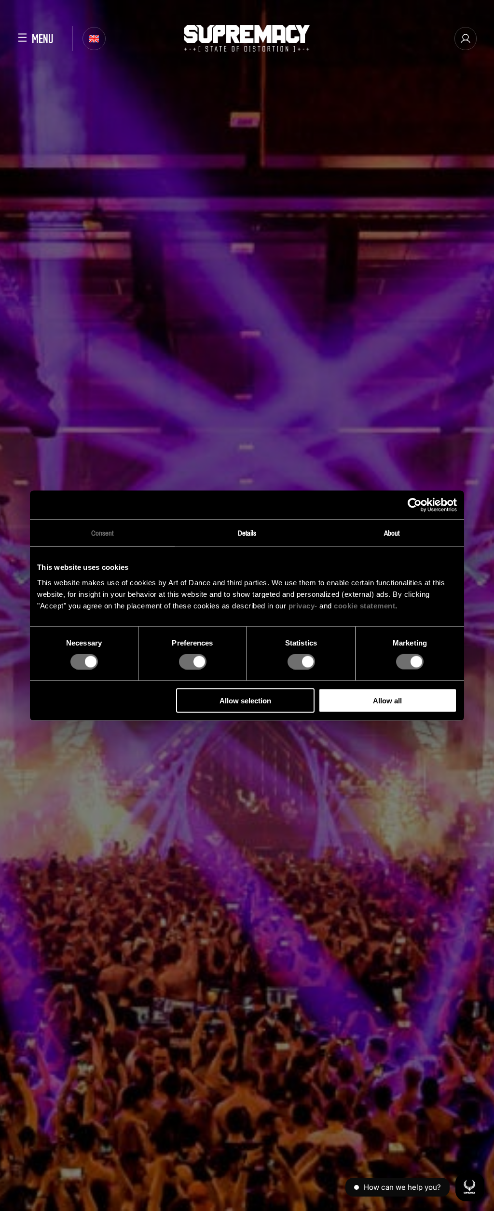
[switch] (192, 662)
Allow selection (245, 700)
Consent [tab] (102, 533)
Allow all (387, 700)
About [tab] (392, 533)
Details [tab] (247, 533)
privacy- (302, 605)
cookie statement (364, 605)
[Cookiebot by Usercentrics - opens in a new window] (414, 505)
